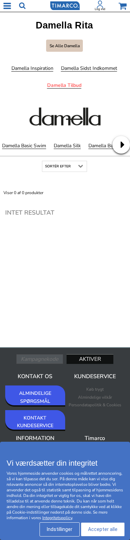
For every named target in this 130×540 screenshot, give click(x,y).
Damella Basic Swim (24, 145)
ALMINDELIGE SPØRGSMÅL (35, 397)
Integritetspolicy (57, 518)
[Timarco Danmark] (64, 5)
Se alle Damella (65, 46)
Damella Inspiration (32, 68)
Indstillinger (59, 529)
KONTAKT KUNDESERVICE (35, 422)
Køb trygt (95, 389)
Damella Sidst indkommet (89, 68)
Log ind (100, 9)
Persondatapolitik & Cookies (95, 405)
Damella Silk (67, 145)
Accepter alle (103, 529)
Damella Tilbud (64, 85)
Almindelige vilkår (95, 397)
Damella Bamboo (106, 145)
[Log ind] (100, 6)
